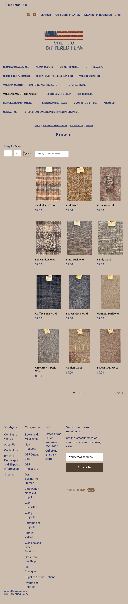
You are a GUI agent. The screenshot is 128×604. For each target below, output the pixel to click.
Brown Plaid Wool (45, 259)
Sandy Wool (104, 259)
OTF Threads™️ (94, 67)
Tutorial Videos (76, 85)
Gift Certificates (67, 14)
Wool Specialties (89, 76)
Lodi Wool (72, 205)
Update (27, 153)
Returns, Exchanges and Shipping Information (51, 112)
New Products (44, 67)
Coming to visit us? (85, 102)
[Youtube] (34, 14)
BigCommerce (21, 591)
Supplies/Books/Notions (17, 102)
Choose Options (49, 187)
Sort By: (40, 154)
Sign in (89, 14)
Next (117, 393)
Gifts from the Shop (59, 94)
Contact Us (10, 112)
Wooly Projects (13, 85)
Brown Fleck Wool (77, 313)
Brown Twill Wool (107, 367)
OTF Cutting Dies (69, 67)
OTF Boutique (85, 94)
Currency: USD (16, 5)
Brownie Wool (105, 205)
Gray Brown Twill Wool (45, 369)
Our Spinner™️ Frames (16, 76)
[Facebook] (28, 14)
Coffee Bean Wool (46, 313)
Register (105, 14)
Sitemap (9, 474)
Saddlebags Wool (45, 205)
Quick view (46, 180)
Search (45, 14)
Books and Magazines (16, 67)
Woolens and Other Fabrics (20, 94)
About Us (109, 102)
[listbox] (57, 154)
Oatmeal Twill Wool (109, 313)
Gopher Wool (74, 367)
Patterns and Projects (43, 85)
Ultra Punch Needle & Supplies (54, 76)
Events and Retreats (54, 102)
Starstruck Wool (75, 259)
